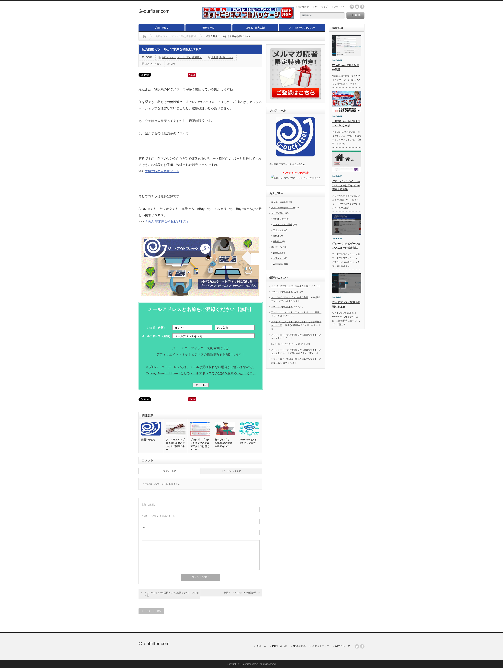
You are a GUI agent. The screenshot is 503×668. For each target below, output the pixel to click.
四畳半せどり (148, 439)
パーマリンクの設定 (281, 291)
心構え (276, 235)
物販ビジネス (226, 57)
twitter (357, 7)
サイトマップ (321, 7)
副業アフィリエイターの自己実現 (240, 592)
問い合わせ (303, 7)
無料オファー (169, 57)
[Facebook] (362, 646)
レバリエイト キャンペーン (284, 344)
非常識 (214, 57)
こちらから (299, 164)
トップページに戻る (151, 611)
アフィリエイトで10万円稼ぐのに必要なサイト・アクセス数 (171, 594)
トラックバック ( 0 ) (231, 471)
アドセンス (278, 230)
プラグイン (278, 258)
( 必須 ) (148, 504)
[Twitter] (357, 646)
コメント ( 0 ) (169, 471)
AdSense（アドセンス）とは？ (248, 441)
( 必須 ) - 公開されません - (159, 516)
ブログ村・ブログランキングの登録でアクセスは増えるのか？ (199, 444)
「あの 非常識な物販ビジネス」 (167, 221)
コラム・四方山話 (255, 27)
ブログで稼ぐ (161, 27)
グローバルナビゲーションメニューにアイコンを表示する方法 (346, 185)
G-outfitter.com (154, 11)
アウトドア (339, 7)
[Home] (144, 36)
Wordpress (278, 264)
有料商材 (197, 57)
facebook (362, 7)
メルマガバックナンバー (302, 27)
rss (352, 7)
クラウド (277, 252)
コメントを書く (153, 63)
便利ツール (208, 27)
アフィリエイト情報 (282, 224)
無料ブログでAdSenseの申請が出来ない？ (223, 443)
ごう (173, 63)
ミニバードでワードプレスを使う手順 (289, 286)
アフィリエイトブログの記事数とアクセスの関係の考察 (175, 444)
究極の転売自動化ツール (162, 171)
